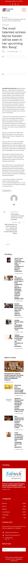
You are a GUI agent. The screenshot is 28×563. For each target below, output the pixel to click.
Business (14, 503)
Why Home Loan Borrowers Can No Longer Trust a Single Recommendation (20, 389)
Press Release (14, 512)
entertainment (7, 190)
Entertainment (5, 25)
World (14, 517)
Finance (14, 506)
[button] (12, 494)
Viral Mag (18, 559)
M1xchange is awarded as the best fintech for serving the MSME (17, 215)
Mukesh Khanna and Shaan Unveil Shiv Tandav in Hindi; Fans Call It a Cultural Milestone (19, 309)
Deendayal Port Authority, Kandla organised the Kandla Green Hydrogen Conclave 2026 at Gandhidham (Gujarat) (13, 377)
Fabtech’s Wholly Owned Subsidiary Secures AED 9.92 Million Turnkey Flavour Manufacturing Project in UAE (19, 405)
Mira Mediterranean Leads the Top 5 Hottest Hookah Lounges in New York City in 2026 (19, 422)
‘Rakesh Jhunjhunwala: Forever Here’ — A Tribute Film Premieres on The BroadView (19, 340)
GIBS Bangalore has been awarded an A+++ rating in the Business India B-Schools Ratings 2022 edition (10, 228)
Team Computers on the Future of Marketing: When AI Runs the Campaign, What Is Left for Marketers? (18, 440)
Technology (14, 515)
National (14, 509)
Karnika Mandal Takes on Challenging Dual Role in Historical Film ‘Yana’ (18, 325)
